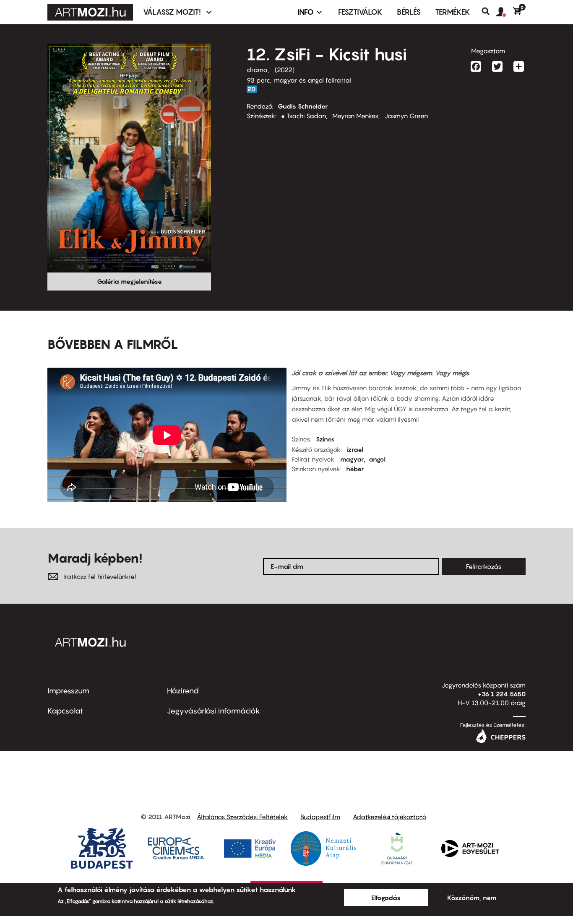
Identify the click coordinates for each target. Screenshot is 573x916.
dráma (257, 69)
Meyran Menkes (355, 115)
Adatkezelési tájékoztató (389, 816)
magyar (352, 459)
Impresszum (68, 690)
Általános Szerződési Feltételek (242, 816)
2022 (284, 69)
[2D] (254, 89)
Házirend (183, 690)
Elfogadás (386, 897)
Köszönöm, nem (471, 897)
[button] (504, 12)
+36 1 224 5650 (502, 694)
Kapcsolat (65, 710)
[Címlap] (90, 12)
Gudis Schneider (303, 106)
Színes (325, 439)
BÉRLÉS (409, 12)
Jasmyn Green (406, 115)
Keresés (489, 11)
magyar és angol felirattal (312, 80)
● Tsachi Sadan (303, 115)
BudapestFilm (320, 816)
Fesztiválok (360, 12)
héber (355, 468)
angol (377, 459)
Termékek (452, 12)
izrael (354, 449)
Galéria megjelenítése (129, 281)
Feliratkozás (483, 566)
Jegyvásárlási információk (213, 710)
